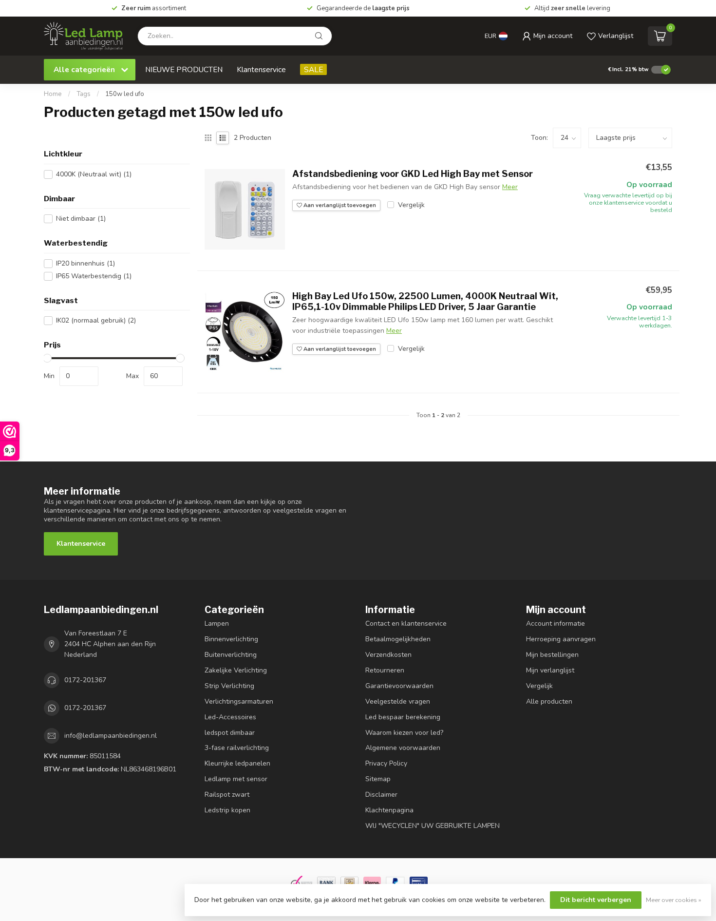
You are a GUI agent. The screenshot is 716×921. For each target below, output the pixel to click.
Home (53, 94)
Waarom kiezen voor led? (404, 732)
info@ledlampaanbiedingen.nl (110, 735)
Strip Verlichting (229, 686)
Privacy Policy (386, 763)
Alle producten (549, 701)
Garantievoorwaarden (399, 686)
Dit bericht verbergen (595, 899)
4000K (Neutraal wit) (94, 174)
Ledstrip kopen (227, 810)
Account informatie (555, 623)
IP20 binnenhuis (85, 263)
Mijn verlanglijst (550, 670)
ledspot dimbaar (230, 732)
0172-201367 (85, 680)
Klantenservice (261, 69)
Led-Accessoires (230, 717)
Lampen (217, 623)
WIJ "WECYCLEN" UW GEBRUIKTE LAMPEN (432, 825)
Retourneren (384, 670)
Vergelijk (411, 205)
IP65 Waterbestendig (94, 276)
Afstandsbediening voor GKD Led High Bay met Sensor (412, 174)
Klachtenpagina (389, 810)
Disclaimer (381, 794)
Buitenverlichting (231, 654)
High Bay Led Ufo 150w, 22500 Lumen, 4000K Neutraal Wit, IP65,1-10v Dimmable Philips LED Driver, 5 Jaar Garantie (425, 301)
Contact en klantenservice (406, 623)
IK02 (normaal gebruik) (96, 320)
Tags (83, 94)
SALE (313, 69)
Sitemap (378, 779)
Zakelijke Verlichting (236, 670)
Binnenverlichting (231, 639)
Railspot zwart (227, 794)
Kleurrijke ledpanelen (237, 763)
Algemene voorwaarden (402, 747)
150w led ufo (124, 94)
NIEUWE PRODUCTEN (184, 69)
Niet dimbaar (81, 218)
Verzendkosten (388, 654)
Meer (510, 187)
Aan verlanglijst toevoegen (339, 205)
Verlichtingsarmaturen (239, 701)
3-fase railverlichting (237, 747)
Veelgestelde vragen (397, 701)
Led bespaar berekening (402, 717)
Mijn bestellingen (552, 654)
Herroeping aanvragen (561, 639)
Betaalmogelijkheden (398, 639)
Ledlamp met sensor (236, 779)
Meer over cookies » (673, 900)
